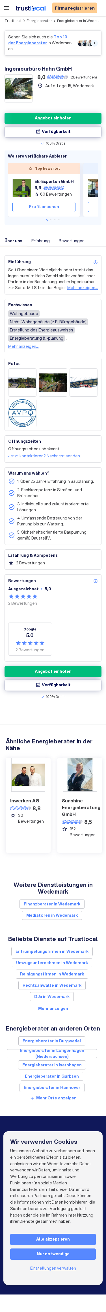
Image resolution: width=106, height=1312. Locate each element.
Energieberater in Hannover (52, 1087)
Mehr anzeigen (53, 1008)
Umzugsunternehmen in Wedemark (52, 963)
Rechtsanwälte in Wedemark (52, 985)
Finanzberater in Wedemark (52, 904)
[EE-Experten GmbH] (21, 188)
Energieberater (39, 20)
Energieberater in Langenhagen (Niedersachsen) (52, 1053)
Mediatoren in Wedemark (52, 915)
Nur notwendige (53, 1254)
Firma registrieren (75, 8)
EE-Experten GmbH (54, 181)
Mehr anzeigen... (82, 288)
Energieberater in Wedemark (81, 20)
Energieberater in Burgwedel (52, 1041)
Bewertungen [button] (72, 241)
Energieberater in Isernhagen (52, 1065)
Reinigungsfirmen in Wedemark (52, 974)
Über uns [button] (13, 241)
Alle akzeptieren (53, 1239)
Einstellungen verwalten (53, 1268)
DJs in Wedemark (52, 996)
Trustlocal (13, 20)
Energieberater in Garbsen (52, 1076)
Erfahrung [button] (40, 241)
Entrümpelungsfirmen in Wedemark (52, 951)
